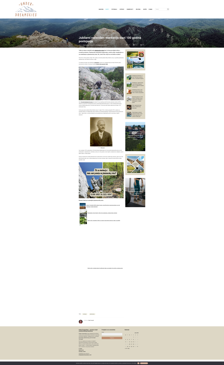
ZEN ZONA (138, 9)
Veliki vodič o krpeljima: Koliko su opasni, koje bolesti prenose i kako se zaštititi (104, 220)
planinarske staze (99, 50)
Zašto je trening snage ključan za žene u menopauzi (135, 193)
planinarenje (92, 314)
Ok (138, 363)
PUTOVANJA (114, 9)
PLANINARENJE (99, 45)
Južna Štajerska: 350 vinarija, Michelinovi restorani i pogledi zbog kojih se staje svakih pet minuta (135, 135)
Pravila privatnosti (144, 363)
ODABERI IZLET (130, 9)
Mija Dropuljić (86, 45)
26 (127, 346)
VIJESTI (107, 9)
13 (129, 341)
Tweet (129, 44)
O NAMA (150, 9)
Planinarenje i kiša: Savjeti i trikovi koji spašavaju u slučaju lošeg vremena (102, 213)
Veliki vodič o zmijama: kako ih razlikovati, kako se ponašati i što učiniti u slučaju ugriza (105, 268)
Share (136, 44)
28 (131, 346)
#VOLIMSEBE (135, 189)
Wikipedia (103, 147)
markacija (96, 62)
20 (129, 344)
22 (133, 344)
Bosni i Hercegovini (100, 64)
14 (131, 341)
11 (125, 341)
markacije (85, 314)
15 (133, 341)
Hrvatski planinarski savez (87, 102)
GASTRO (145, 9)
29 (133, 346)
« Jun (126, 348)
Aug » (129, 348)
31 (137, 346)
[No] (222, 363)
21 (131, 344)
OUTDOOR (122, 9)
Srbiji (106, 64)
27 (129, 346)
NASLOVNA (101, 9)
